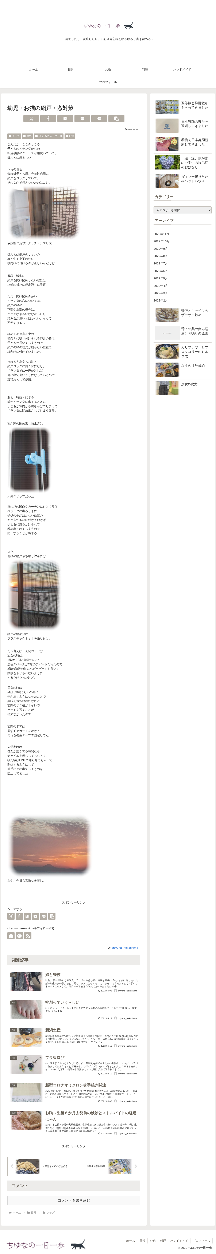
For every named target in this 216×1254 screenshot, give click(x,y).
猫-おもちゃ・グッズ (50, 136)
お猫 (29, 136)
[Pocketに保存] (82, 118)
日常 (71, 136)
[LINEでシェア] (99, 118)
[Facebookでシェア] (48, 118)
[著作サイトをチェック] (11, 935)
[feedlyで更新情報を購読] (19, 935)
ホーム (130, 1240)
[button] (116, 118)
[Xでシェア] (31, 118)
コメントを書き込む (74, 1200)
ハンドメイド (179, 1240)
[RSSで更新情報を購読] (27, 935)
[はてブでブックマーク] (65, 118)
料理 (163, 1240)
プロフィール (201, 1240)
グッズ (16, 136)
